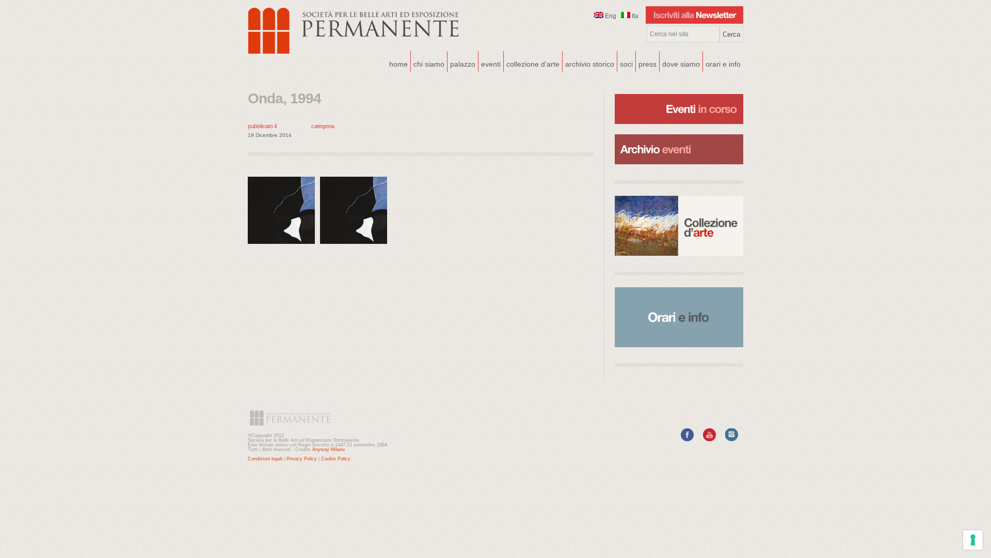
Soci (626, 64)
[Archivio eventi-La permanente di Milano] (679, 133)
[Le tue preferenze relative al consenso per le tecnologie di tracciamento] (973, 540)
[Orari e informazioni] (679, 317)
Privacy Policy (301, 458)
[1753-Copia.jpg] (284, 246)
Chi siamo (427, 63)
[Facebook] (687, 439)
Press (647, 64)
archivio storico (589, 64)
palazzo (461, 63)
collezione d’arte (533, 64)
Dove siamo (680, 63)
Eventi (489, 63)
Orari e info (723, 64)
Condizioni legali (265, 458)
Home (398, 64)
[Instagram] (731, 439)
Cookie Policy (335, 458)
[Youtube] (709, 439)
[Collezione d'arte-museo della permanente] (679, 226)
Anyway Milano (328, 449)
